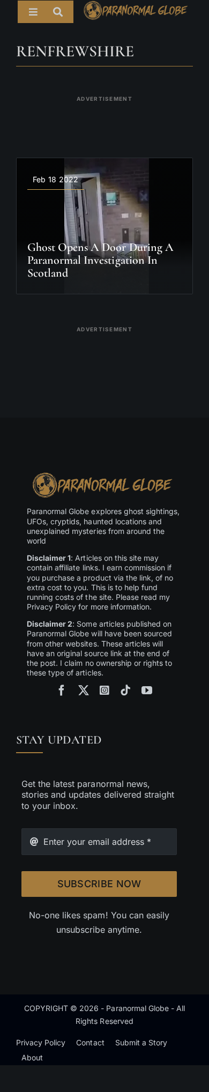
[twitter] (83, 690)
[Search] (63, 12)
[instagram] (104, 690)
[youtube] (146, 690)
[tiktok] (125, 690)
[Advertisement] (104, 120)
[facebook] (61, 690)
